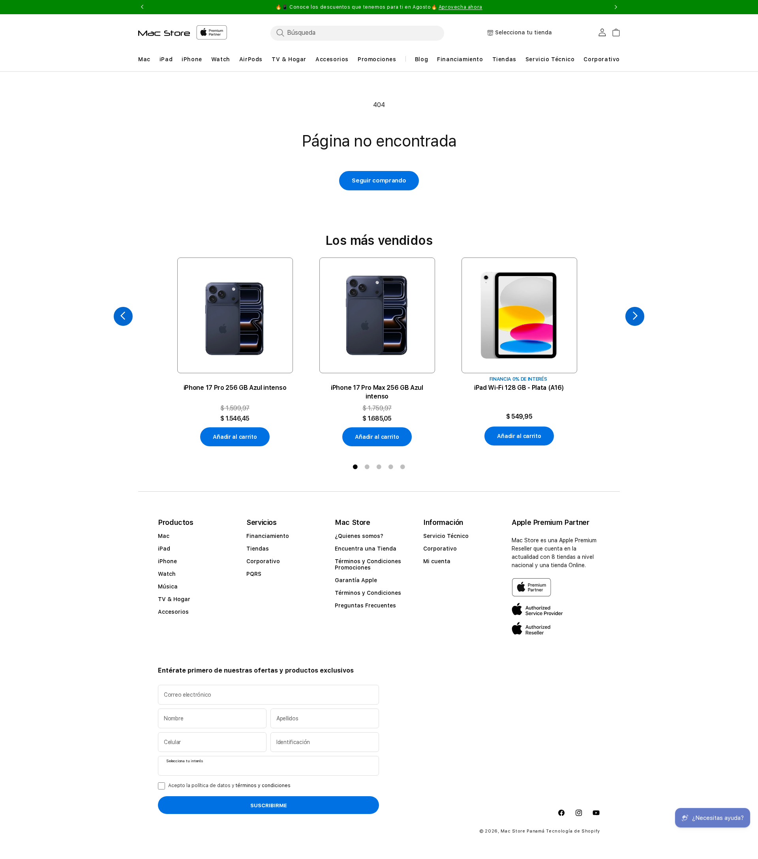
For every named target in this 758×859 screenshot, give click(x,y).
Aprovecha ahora (460, 7)
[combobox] (357, 33)
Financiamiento (267, 536)
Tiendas (257, 548)
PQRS (253, 574)
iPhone (167, 561)
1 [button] (355, 467)
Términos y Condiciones (368, 593)
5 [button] (403, 467)
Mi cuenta (436, 561)
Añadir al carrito (235, 437)
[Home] (164, 33)
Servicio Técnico (446, 536)
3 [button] (379, 467)
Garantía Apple (356, 580)
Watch (167, 574)
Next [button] (616, 7)
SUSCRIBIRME (268, 805)
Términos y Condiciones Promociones (368, 564)
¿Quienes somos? (359, 536)
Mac (163, 536)
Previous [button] (142, 7)
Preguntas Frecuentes (365, 605)
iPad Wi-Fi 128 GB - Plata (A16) (519, 387)
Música (168, 586)
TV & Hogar (174, 599)
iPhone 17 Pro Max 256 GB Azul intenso (377, 392)
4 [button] (391, 467)
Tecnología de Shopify (573, 831)
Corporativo (263, 561)
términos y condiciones (263, 785)
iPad (164, 548)
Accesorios (173, 612)
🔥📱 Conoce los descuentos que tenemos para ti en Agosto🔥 (379, 7)
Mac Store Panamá (522, 831)
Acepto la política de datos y (229, 785)
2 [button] (367, 467)
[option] (235, 352)
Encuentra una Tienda (365, 548)
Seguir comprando (379, 180)
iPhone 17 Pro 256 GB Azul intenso (235, 387)
